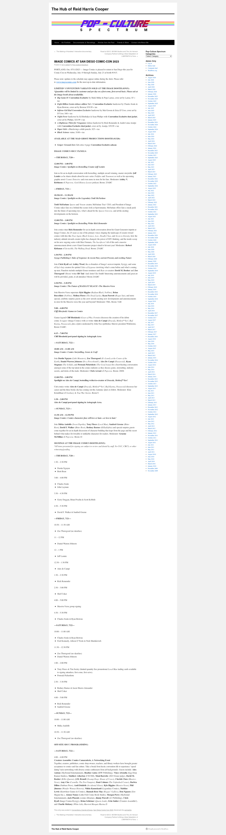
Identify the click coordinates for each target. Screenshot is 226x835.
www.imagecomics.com (66, 82)
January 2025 (152, 120)
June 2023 (151, 165)
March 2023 (151, 172)
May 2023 (151, 167)
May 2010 (151, 459)
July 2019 (151, 275)
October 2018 (152, 296)
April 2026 (151, 87)
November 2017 (153, 315)
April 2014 (151, 372)
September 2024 (153, 129)
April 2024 (151, 141)
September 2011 (153, 440)
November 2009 (153, 471)
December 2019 (153, 263)
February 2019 (152, 287)
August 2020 (152, 245)
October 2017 (152, 318)
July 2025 (151, 108)
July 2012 (151, 419)
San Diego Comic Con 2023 (103, 810)
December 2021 (153, 207)
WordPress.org (152, 70)
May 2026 (151, 84)
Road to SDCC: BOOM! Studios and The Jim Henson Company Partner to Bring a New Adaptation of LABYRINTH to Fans (119, 53)
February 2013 (152, 402)
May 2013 (151, 395)
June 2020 (151, 249)
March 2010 (151, 464)
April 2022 (151, 197)
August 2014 (152, 365)
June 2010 (151, 457)
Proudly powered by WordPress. (158, 829)
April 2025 (151, 115)
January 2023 (152, 176)
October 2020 (152, 240)
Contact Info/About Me (139, 42)
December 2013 (153, 379)
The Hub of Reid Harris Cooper (80, 9)
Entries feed (151, 66)
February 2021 (152, 230)
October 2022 (152, 183)
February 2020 (152, 259)
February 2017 (152, 332)
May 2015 (151, 351)
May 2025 (151, 113)
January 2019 (152, 289)
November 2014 (153, 360)
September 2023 (153, 157)
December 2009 (153, 468)
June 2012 (151, 421)
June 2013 (151, 393)
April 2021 (151, 226)
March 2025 (151, 117)
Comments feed (152, 68)
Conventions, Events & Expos (82, 810)
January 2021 (152, 233)
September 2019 (153, 270)
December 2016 (153, 336)
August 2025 (152, 106)
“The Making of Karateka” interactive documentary (72, 51)
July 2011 (151, 445)
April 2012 (151, 426)
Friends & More (123, 42)
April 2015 (151, 353)
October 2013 (152, 384)
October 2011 (152, 438)
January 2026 (152, 94)
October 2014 (152, 362)
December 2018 (153, 292)
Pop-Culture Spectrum (80, 65)
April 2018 (151, 311)
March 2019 (151, 285)
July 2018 (151, 303)
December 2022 (153, 179)
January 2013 (152, 405)
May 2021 (151, 223)
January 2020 (152, 261)
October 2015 (152, 346)
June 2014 (151, 367)
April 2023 (151, 169)
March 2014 (151, 374)
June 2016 (151, 341)
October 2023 (152, 155)
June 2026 (151, 82)
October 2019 (152, 268)
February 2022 (152, 202)
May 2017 (151, 325)
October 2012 (152, 412)
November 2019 (153, 266)
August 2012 (152, 416)
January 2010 (152, 466)
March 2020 (151, 256)
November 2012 (153, 409)
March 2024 (151, 143)
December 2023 (153, 150)
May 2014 (151, 369)
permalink (127, 810)
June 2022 (151, 193)
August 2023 (152, 160)
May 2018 (151, 308)
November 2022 (153, 181)
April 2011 (151, 452)
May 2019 (151, 280)
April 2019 (151, 282)
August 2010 (152, 454)
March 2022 (151, 200)
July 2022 (151, 190)
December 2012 (153, 407)
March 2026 (151, 89)
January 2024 (152, 148)
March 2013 (151, 400)
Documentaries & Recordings (84, 42)
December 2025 (153, 96)
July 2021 (151, 219)
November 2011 (153, 435)
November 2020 (153, 238)
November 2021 (153, 209)
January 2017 (152, 334)
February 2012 (152, 431)
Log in (150, 63)
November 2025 (153, 99)
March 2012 (151, 428)
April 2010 (151, 461)
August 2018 (152, 301)
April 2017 (151, 327)
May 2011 (151, 449)
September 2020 (153, 242)
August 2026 (152, 77)
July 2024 (151, 134)
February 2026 (152, 92)
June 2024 (151, 136)
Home (56, 42)
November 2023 (153, 153)
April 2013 (151, 398)
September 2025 (153, 103)
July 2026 (151, 80)
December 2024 (153, 122)
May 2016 (151, 343)
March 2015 (151, 355)
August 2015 (152, 348)
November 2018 (153, 294)
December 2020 (153, 235)
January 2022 (152, 205)
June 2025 (151, 110)
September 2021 (153, 214)
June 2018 (151, 306)
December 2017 (153, 313)
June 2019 (151, 278)
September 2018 (153, 299)
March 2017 (151, 329)
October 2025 (152, 101)
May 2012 (151, 424)
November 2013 (153, 381)
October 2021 (152, 212)
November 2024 (153, 124)
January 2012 (152, 433)
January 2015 (152, 358)
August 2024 (152, 132)
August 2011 (152, 442)
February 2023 (152, 174)
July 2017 (151, 322)
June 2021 (151, 221)
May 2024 (151, 139)
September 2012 (153, 414)
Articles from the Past (106, 42)
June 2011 (151, 447)
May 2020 (151, 252)
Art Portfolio (65, 42)
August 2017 (152, 320)
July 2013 (151, 391)
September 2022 (153, 186)
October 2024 (152, 127)
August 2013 (152, 388)
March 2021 (151, 228)
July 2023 (151, 162)
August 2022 (152, 188)
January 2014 (152, 376)
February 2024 (152, 146)
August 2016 (152, 339)
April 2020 (151, 254)
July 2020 (151, 247)
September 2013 (153, 386)
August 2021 (152, 216)
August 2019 (152, 273)
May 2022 (151, 195)
